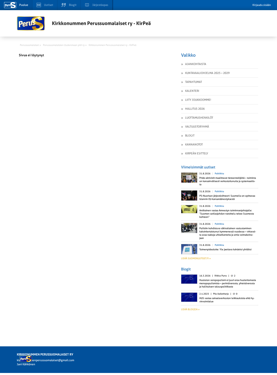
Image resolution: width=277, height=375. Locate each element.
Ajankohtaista (195, 64)
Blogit (189, 135)
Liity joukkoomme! (198, 99)
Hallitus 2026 (195, 108)
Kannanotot (194, 144)
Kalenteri (192, 90)
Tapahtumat (193, 81)
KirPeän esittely (196, 153)
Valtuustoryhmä (197, 126)
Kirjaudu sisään (261, 5)
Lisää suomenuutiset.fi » (196, 258)
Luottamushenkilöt (199, 117)
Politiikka (219, 173)
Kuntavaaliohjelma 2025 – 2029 (207, 73)
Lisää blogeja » (190, 309)
